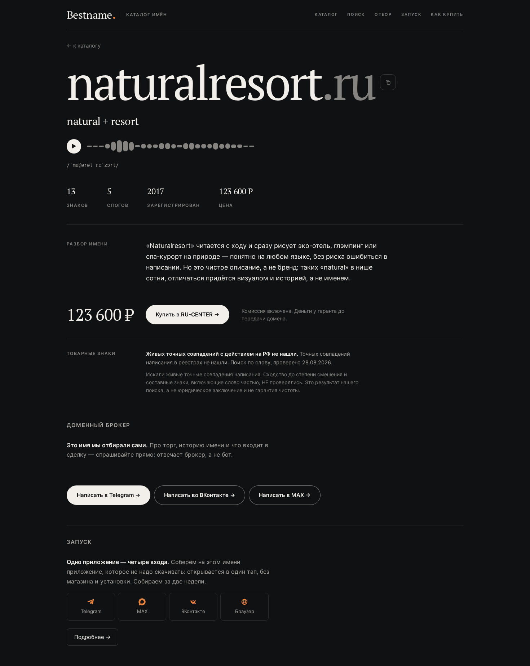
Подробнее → (92, 637)
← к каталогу (84, 45)
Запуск (411, 14)
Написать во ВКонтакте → (199, 495)
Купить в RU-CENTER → (187, 314)
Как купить (447, 14)
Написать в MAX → (284, 495)
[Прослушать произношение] (74, 146)
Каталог (326, 14)
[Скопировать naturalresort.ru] (388, 82)
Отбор (383, 14)
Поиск (356, 14)
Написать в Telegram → (108, 495)
